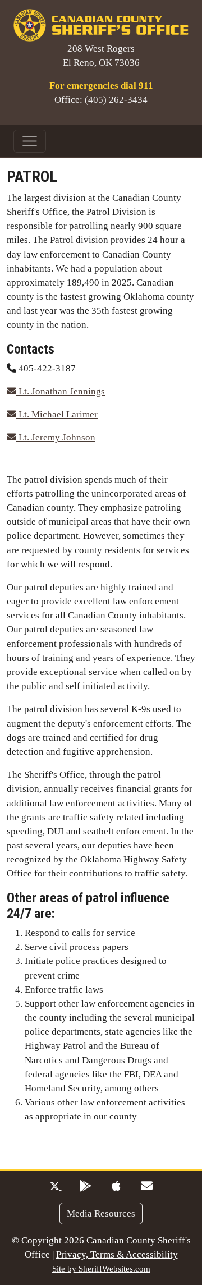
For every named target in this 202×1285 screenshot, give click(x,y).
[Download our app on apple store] (116, 1186)
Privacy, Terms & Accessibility (117, 1254)
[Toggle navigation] (29, 141)
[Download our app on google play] (85, 1186)
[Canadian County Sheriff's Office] (101, 24)
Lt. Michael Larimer (57, 414)
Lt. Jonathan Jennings (60, 391)
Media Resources (101, 1213)
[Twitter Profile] (55, 1186)
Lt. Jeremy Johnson (55, 437)
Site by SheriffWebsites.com (101, 1268)
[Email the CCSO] (146, 1186)
